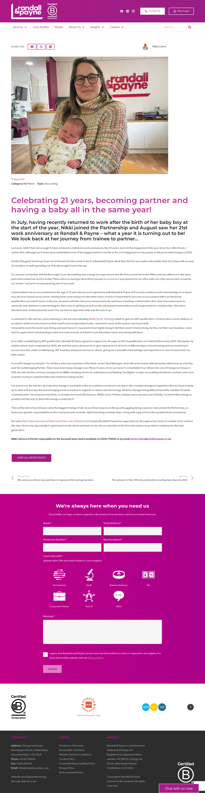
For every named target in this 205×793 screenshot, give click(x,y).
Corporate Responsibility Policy (77, 763)
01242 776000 (27, 759)
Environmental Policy (71, 772)
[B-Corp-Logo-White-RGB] (52, 11)
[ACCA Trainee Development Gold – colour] (37, 707)
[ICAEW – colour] (168, 707)
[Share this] (32, 47)
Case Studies (41, 27)
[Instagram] (133, 11)
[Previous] (14, 707)
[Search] (190, 27)
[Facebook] (122, 11)
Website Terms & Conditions (75, 754)
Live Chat (179, 788)
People (59, 27)
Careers (115, 27)
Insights (95, 27)
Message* (49, 616)
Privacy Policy (95, 658)
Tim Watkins (53, 363)
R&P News (29, 183)
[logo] (27, 11)
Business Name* (113, 539)
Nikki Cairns (159, 46)
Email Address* (112, 523)
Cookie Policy (67, 759)
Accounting (51, 183)
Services (18, 27)
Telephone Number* (54, 539)
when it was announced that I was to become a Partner (52, 421)
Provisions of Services (71, 745)
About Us (75, 27)
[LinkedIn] (127, 11)
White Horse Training (101, 319)
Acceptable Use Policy (72, 750)
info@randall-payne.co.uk (34, 768)
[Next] (190, 707)
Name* (47, 523)
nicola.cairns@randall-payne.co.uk (150, 439)
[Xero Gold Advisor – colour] (103, 707)
